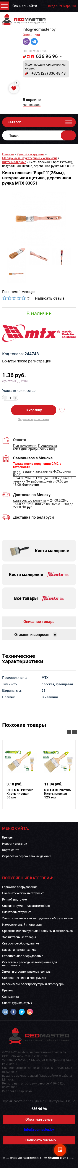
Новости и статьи (14, 843)
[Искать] (68, 135)
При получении (25, 445)
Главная (8, 154)
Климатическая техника (19, 949)
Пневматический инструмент (23, 893)
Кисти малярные (14, 162)
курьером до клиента (29, 500)
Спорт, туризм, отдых (17, 1003)
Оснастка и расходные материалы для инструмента (29, 963)
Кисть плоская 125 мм (57, 793)
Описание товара (39, 621)
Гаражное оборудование (19, 887)
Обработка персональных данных (26, 856)
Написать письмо (40, 1140)
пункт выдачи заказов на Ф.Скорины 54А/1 (42, 473)
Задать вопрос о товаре (33, 419)
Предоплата (47, 445)
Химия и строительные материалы (26, 971)
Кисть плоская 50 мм (19, 793)
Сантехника (10, 996)
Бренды (7, 837)
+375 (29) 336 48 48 (48, 73)
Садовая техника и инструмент (24, 978)
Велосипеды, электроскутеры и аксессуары (33, 984)
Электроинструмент (16, 912)
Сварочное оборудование (20, 943)
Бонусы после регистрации (26, 361)
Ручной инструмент (30, 154)
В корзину (34, 410)
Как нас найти (24, 6)
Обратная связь (39, 1119)
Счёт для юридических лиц (34, 449)
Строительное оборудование (22, 956)
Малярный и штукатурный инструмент (29, 158)
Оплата (19, 440)
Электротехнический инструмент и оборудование (37, 918)
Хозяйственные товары (19, 937)
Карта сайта (11, 850)
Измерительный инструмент (22, 924)
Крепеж (7, 990)
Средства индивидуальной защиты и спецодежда (37, 931)
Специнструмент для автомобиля (26, 905)
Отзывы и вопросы (35, 634)
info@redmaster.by (39, 29)
